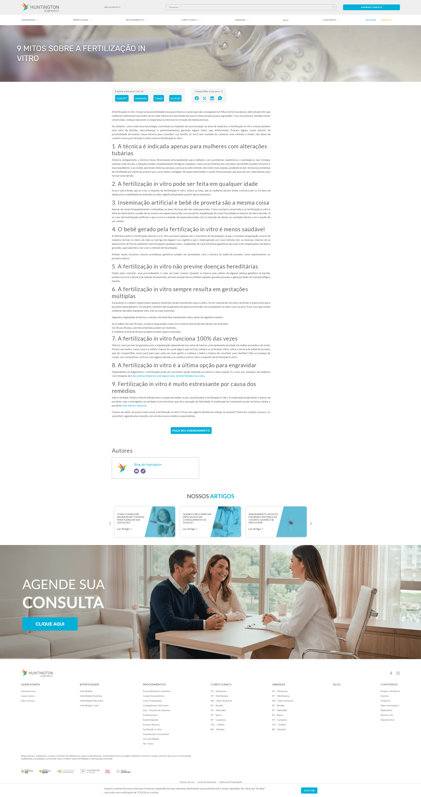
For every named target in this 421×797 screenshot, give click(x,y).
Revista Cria (387, 715)
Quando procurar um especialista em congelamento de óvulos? (197, 517)
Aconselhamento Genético (157, 691)
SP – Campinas (218, 719)
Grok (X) (175, 98)
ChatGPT (121, 98)
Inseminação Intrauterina (156, 734)
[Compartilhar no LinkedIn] (212, 98)
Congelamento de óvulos (156, 705)
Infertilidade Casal (89, 705)
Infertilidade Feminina (91, 695)
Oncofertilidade (151, 738)
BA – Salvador (218, 729)
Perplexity (141, 98)
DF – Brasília (217, 705)
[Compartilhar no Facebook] (197, 98)
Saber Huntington (390, 705)
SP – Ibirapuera (218, 691)
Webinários (386, 710)
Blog (285, 20)
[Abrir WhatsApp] (413, 789)
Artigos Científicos (390, 691)
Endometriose (150, 715)
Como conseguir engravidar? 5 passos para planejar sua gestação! (130, 517)
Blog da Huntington (147, 464)
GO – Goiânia (217, 724)
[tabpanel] (144, 521)
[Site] (143, 471)
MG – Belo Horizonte (221, 700)
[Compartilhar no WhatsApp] (220, 98)
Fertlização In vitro (152, 729)
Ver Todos (148, 743)
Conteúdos (329, 20)
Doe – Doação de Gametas (156, 710)
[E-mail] (136, 471)
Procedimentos (135, 20)
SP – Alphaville (218, 710)
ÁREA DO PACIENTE (112, 7)
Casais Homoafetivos (154, 695)
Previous (110, 523)
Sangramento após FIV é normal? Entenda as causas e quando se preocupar (263, 517)
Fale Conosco (28, 700)
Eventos (385, 695)
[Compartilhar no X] (204, 98)
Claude (159, 98)
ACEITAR (309, 790)
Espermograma (150, 719)
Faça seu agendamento (191, 430)
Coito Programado (152, 700)
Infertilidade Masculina (91, 700)
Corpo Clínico (189, 20)
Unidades (240, 20)
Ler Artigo (123, 528)
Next (311, 523)
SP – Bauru (216, 715)
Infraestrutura (28, 691)
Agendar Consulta (371, 7)
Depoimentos (388, 719)
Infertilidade (80, 20)
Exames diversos (151, 724)
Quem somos (28, 20)
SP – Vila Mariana (219, 695)
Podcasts (385, 700)
